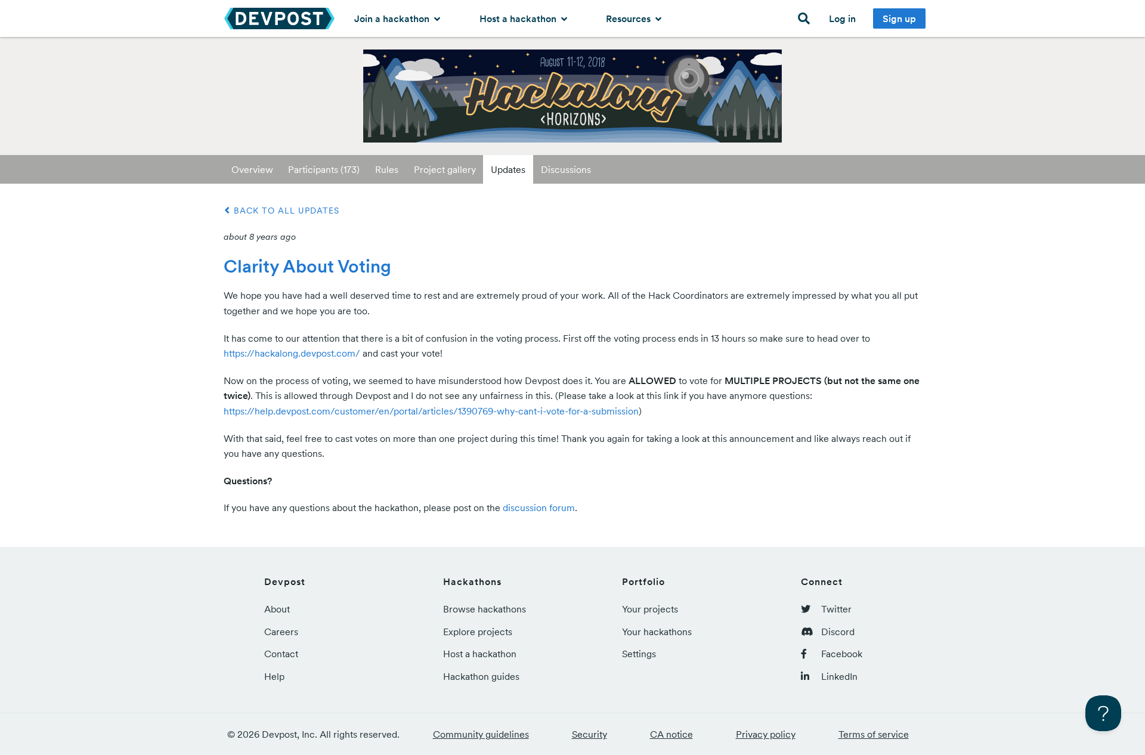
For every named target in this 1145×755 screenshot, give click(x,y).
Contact (281, 654)
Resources (629, 18)
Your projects (650, 609)
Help (274, 676)
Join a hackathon (393, 18)
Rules (386, 169)
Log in (842, 18)
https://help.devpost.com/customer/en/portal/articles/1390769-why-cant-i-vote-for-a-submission (431, 411)
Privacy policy (766, 734)
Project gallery (445, 169)
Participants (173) (324, 169)
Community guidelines (481, 734)
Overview (252, 169)
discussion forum (539, 507)
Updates (508, 169)
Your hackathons (657, 632)
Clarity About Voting (307, 266)
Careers (281, 632)
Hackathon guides (481, 676)
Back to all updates (285, 210)
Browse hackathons (484, 609)
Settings (639, 654)
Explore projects (477, 632)
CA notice (671, 734)
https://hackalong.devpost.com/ (292, 353)
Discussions (566, 169)
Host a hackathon (519, 18)
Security (589, 734)
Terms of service (873, 734)
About (277, 609)
